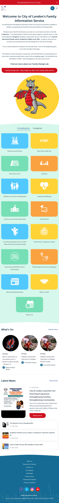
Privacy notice (29, 476)
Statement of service (29, 464)
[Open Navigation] (57, 8)
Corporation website (29, 479)
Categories (37, 128)
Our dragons (29, 470)
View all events (53, 329)
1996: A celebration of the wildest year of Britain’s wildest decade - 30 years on (10, 360)
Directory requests (29, 482)
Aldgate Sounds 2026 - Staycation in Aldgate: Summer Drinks (47, 359)
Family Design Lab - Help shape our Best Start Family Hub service (29, 70)
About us (29, 461)
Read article (37, 415)
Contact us (29, 467)
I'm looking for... (23, 128)
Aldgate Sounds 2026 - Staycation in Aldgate (28, 358)
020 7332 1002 (49, 498)
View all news (54, 380)
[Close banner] (56, 2)
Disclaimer (29, 473)
